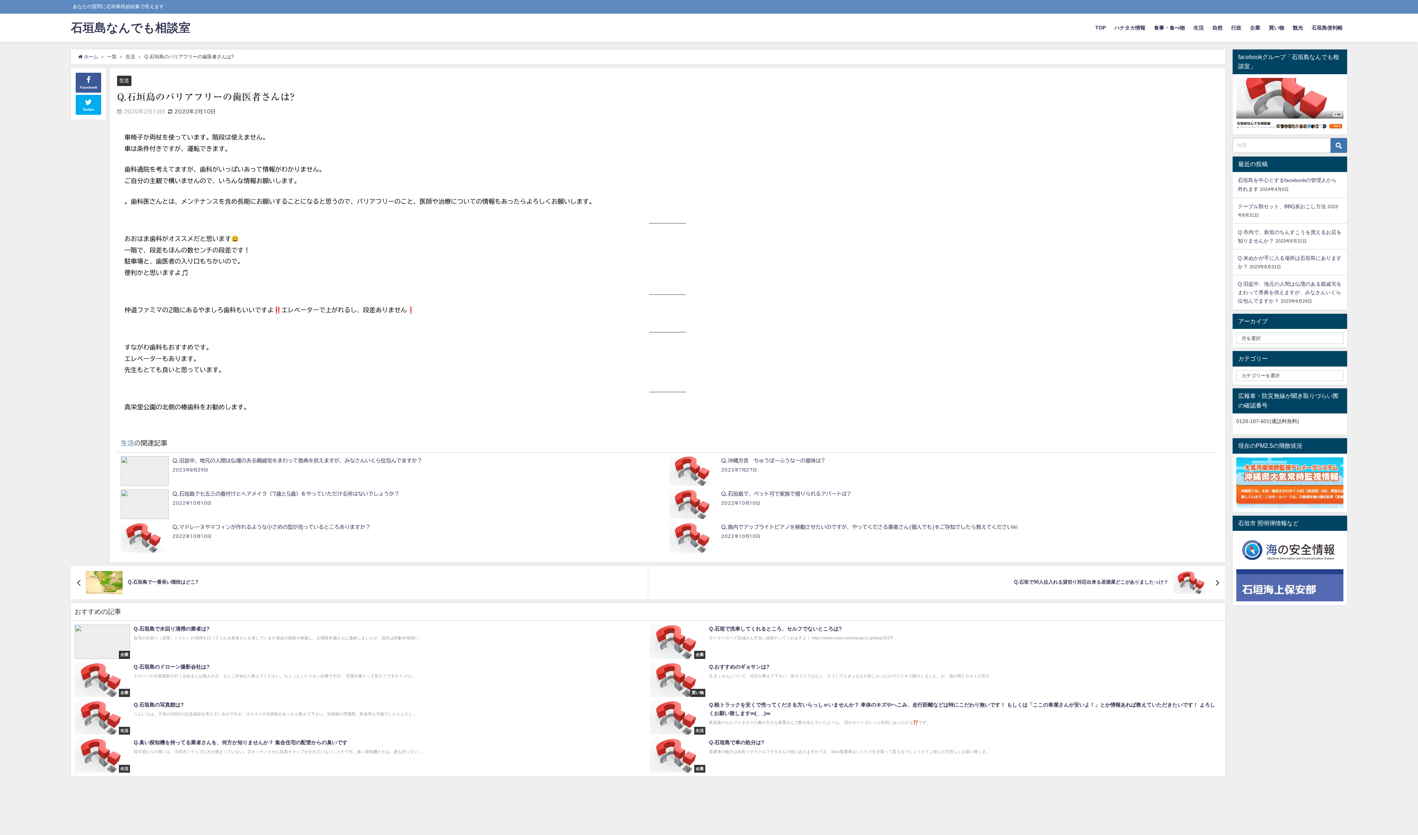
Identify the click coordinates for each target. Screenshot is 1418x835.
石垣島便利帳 (1327, 27)
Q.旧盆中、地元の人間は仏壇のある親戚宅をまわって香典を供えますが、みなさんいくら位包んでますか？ (1290, 292)
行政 (1236, 27)
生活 (1198, 27)
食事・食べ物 (1169, 27)
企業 (1255, 27)
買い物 (1276, 27)
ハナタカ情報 (1129, 27)
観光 (1298, 27)
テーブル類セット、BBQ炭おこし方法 (1282, 206)
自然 (1217, 27)
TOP (1100, 27)
